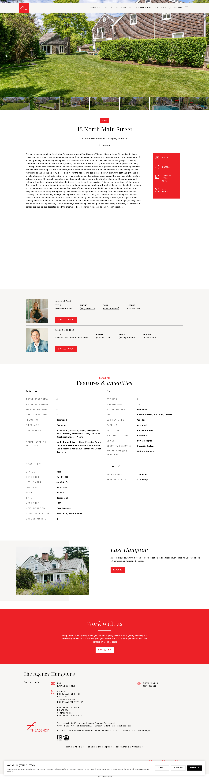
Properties (95, 8)
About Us (107, 8)
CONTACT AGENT (66, 320)
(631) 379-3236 (87, 308)
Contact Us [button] (104, 650)
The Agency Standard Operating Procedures (94, 723)
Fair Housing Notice (65, 723)
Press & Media (122, 747)
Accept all (194, 768)
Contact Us (137, 747)
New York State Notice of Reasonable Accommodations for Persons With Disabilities (94, 726)
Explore (117, 570)
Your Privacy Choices (104, 776)
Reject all (162, 768)
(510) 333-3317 (103, 337)
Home (69, 747)
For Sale (91, 747)
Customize (178, 768)
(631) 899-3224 (150, 686)
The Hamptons (105, 747)
